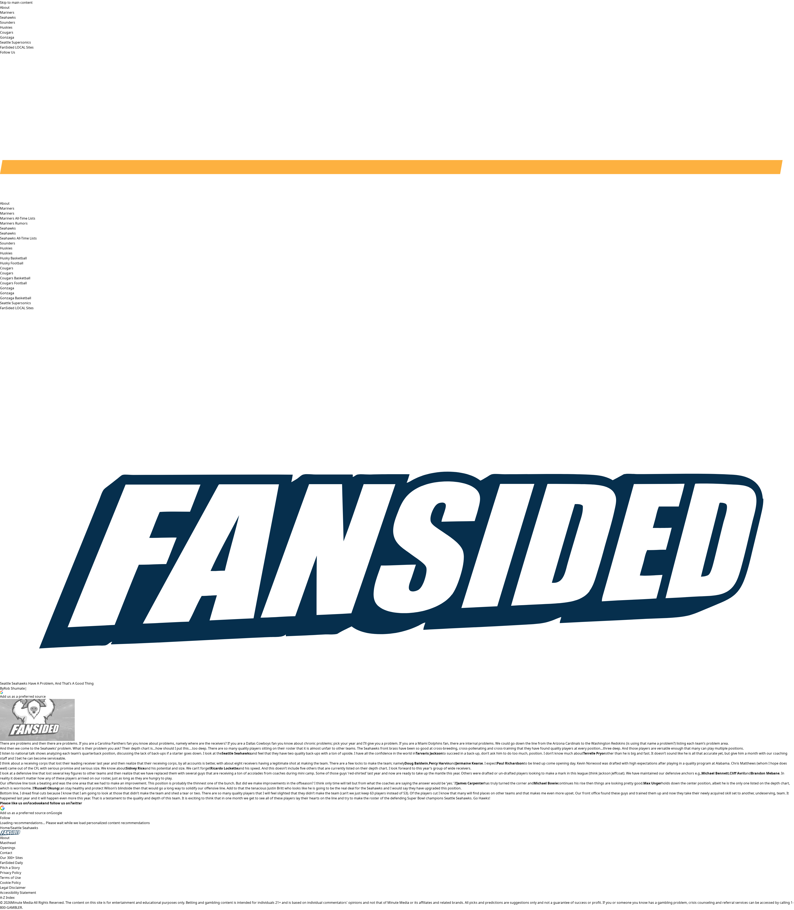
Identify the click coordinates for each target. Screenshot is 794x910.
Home (5, 828)
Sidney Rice (135, 768)
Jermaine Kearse (469, 763)
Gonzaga (7, 293)
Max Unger (652, 783)
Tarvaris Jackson (429, 753)
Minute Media (22, 902)
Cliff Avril (737, 773)
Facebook (35, 803)
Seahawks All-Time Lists (18, 238)
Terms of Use (10, 877)
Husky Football (11, 263)
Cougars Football (13, 283)
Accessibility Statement (18, 892)
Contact (6, 852)
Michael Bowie (546, 783)
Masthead (8, 842)
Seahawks (8, 233)
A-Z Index (7, 897)
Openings (7, 847)
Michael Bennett (715, 773)
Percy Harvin (439, 763)
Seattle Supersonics (15, 303)
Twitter (76, 803)
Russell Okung (47, 788)
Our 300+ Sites (11, 857)
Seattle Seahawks (24, 828)
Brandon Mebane (765, 773)
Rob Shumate (14, 688)
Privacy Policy (10, 872)
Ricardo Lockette (224, 768)
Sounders (7, 243)
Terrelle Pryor (594, 753)
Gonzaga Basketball (15, 298)
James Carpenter (470, 783)
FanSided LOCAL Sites (17, 308)
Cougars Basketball (15, 278)
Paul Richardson (510, 763)
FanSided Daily (11, 862)
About (5, 203)
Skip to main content (16, 2)
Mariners (7, 213)
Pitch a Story (10, 867)
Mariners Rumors (14, 223)
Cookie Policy (10, 882)
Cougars (6, 273)
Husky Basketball (13, 258)
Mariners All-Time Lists (17, 218)
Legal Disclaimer (13, 887)
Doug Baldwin (416, 763)
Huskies (6, 253)
